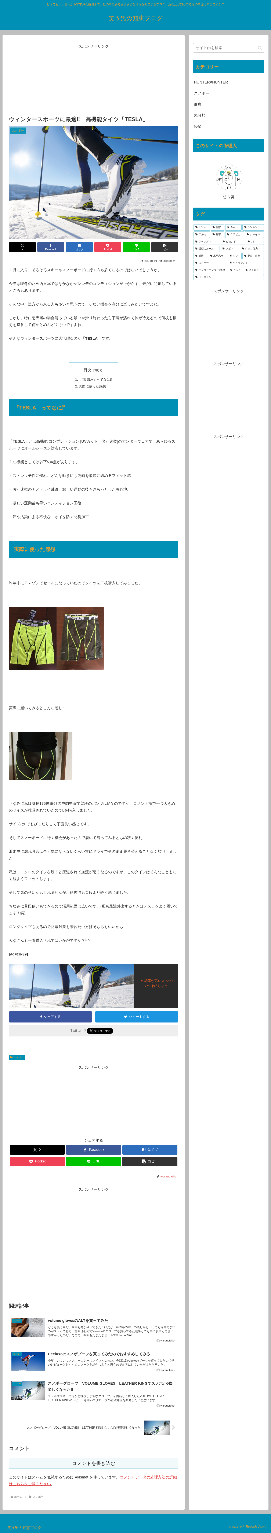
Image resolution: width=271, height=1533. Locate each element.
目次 (87, 370)
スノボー (19, 1057)
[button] (164, 247)
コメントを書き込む (93, 1463)
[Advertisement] (93, 79)
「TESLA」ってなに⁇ (95, 379)
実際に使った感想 (92, 386)
